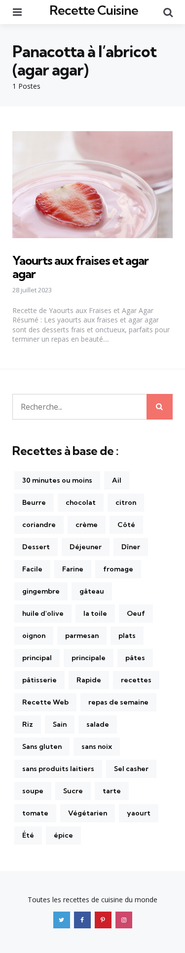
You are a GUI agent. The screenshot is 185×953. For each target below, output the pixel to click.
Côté (126, 524)
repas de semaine (118, 702)
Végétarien (87, 813)
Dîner (130, 546)
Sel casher (131, 768)
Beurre (34, 502)
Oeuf (136, 613)
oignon (33, 635)
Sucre (73, 790)
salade (97, 724)
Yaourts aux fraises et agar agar (80, 267)
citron (125, 502)
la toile (95, 613)
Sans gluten (42, 746)
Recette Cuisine (93, 10)
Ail (116, 480)
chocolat (81, 502)
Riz (27, 724)
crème (86, 524)
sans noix (96, 746)
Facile (32, 569)
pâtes (135, 657)
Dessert (36, 546)
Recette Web (45, 702)
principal (37, 657)
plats (127, 635)
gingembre (41, 591)
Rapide (88, 679)
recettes (136, 679)
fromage (118, 569)
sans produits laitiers (58, 768)
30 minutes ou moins (57, 480)
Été (28, 835)
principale (89, 657)
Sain (60, 724)
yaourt (138, 813)
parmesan (82, 635)
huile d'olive (43, 613)
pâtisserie (39, 679)
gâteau (91, 591)
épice (63, 835)
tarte (112, 790)
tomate (35, 813)
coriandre (39, 524)
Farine (72, 569)
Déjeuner (86, 546)
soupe (32, 790)
